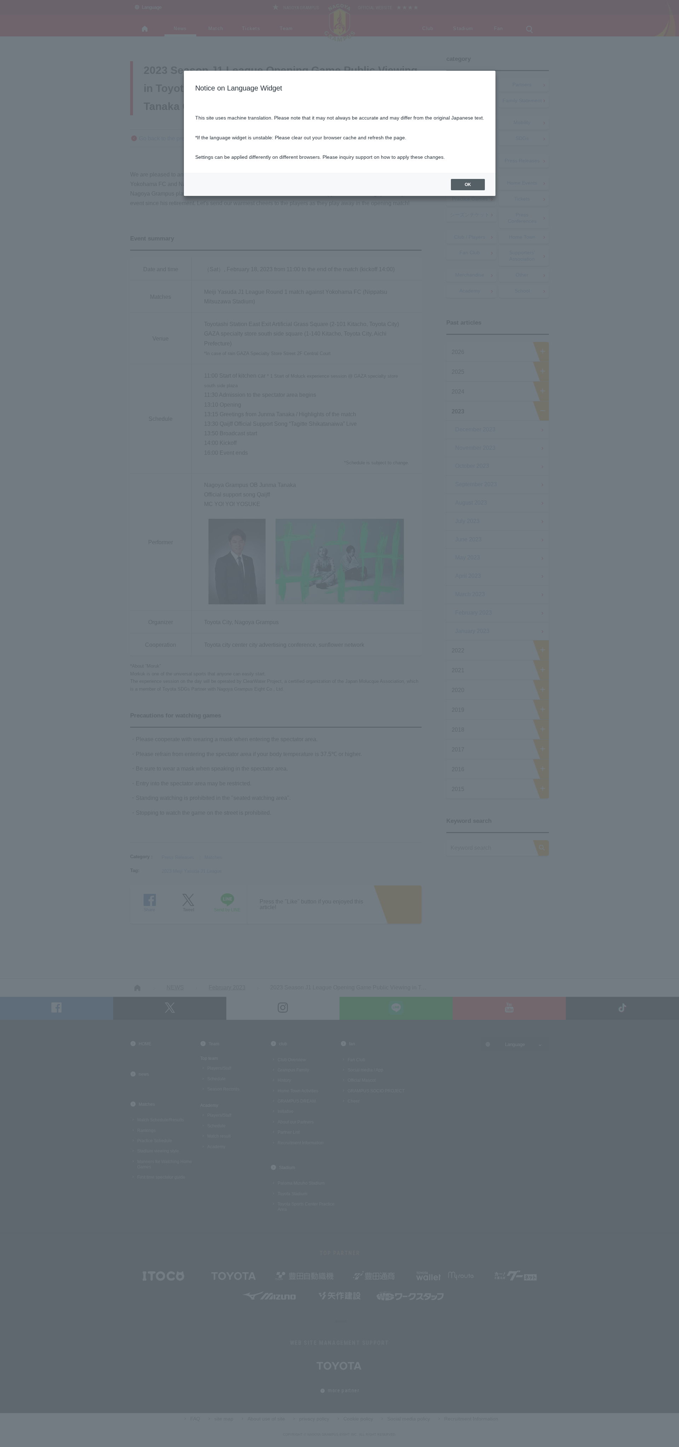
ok (468, 184)
